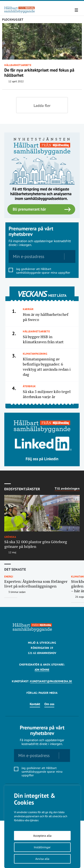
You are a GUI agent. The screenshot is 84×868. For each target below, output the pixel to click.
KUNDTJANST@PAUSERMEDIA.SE (51, 681)
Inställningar (42, 847)
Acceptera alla (42, 836)
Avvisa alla (42, 859)
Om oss (49, 704)
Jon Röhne (42, 670)
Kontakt (35, 704)
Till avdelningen (67, 488)
